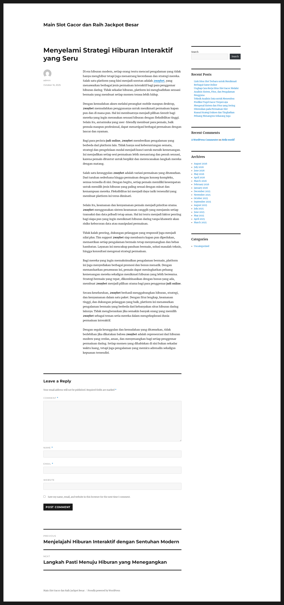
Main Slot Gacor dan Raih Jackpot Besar (91, 24)
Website (49, 480)
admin (47, 80)
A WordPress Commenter (204, 139)
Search (195, 52)
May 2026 (199, 174)
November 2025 (202, 194)
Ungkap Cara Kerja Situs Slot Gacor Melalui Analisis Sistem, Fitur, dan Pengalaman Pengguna (216, 92)
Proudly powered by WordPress (104, 590)
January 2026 (201, 188)
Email (48, 463)
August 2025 (200, 205)
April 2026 (199, 177)
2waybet (159, 80)
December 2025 (202, 191)
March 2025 (200, 222)
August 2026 (200, 163)
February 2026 (201, 184)
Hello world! (228, 139)
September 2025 (202, 201)
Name (48, 447)
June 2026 (199, 170)
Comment (50, 398)
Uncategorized (201, 246)
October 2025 (201, 198)
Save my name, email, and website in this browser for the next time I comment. (89, 497)
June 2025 (199, 212)
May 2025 (199, 215)
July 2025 (199, 208)
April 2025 (199, 219)
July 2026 (199, 167)
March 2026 (200, 181)
